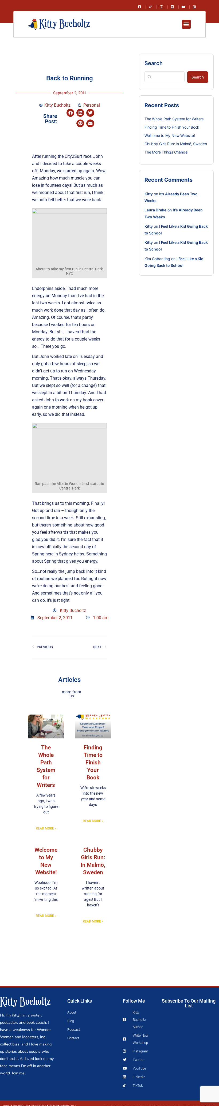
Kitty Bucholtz (25, 1001)
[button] (186, 24)
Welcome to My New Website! (169, 135)
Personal (91, 105)
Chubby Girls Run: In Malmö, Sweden (175, 143)
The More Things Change (165, 152)
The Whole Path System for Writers (174, 119)
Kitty (148, 194)
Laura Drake (155, 210)
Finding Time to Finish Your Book (93, 762)
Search (153, 63)
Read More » (46, 828)
